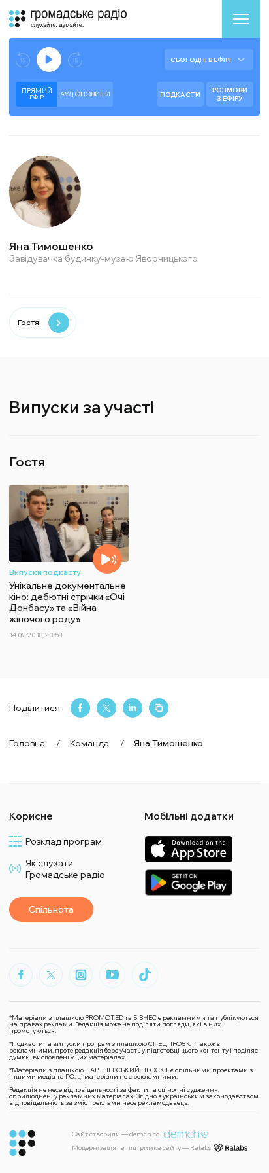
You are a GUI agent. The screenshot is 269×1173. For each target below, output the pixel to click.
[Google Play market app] (188, 882)
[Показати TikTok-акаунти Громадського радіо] (145, 975)
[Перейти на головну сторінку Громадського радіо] (22, 1143)
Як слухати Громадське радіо (65, 869)
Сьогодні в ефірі (200, 60)
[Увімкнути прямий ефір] (49, 59)
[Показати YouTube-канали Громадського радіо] (112, 975)
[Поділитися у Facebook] (80, 708)
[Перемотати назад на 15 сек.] (23, 60)
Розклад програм (63, 841)
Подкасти (180, 94)
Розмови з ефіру (229, 94)
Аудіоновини (85, 94)
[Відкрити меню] (241, 19)
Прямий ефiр (37, 93)
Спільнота (51, 909)
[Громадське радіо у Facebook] (21, 975)
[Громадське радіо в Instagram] (81, 975)
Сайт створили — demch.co (115, 1134)
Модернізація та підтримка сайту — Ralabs (141, 1148)
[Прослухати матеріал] (107, 559)
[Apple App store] (188, 848)
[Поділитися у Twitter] (106, 708)
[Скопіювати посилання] (158, 708)
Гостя (28, 322)
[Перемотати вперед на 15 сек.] (75, 60)
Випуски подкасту (45, 572)
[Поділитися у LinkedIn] (132, 708)
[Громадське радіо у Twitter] (51, 975)
